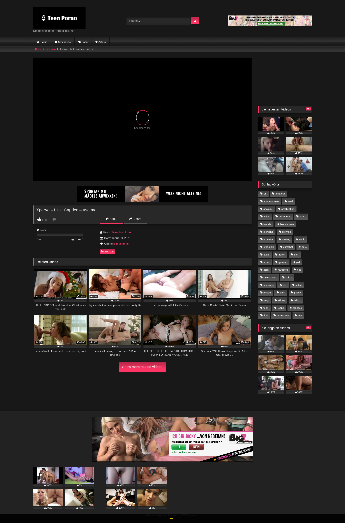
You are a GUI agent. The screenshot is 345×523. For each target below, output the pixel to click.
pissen (267, 292)
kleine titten (269, 277)
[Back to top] (334, 513)
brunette (268, 239)
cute (304, 246)
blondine (268, 231)
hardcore (283, 269)
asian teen (285, 216)
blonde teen (287, 224)
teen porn (51, 49)
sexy (266, 300)
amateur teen (271, 201)
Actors (102, 41)
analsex (267, 208)
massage (268, 285)
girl (298, 262)
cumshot (288, 246)
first (296, 254)
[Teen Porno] (59, 18)
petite (298, 285)
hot (299, 269)
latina (289, 277)
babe (302, 216)
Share (137, 218)
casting (286, 239)
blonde (267, 224)
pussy (297, 292)
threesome (283, 315)
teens (281, 307)
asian (266, 216)
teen (265, 307)
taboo (297, 300)
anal (290, 201)
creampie (268, 246)
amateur (280, 193)
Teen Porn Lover (121, 232)
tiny (300, 315)
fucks (266, 262)
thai (265, 315)
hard (266, 269)
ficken (282, 254)
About (113, 218)
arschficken (287, 208)
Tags (85, 41)
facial (266, 254)
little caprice (121, 243)
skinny (281, 300)
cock (301, 239)
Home (43, 41)
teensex (297, 307)
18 (264, 193)
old (284, 285)
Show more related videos (142, 367)
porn (282, 292)
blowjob (286, 231)
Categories (64, 41)
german (283, 262)
